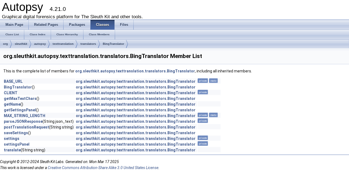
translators (88, 43)
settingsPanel (16, 144)
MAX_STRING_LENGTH (24, 116)
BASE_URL (13, 81)
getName (12, 104)
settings (11, 138)
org (5, 43)
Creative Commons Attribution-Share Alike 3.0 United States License (103, 168)
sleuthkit (21, 43)
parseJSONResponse (23, 121)
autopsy (40, 43)
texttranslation (63, 43)
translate (12, 150)
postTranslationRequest (26, 127)
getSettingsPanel (20, 110)
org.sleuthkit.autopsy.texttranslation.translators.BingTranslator (135, 71)
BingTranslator (113, 43)
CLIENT (10, 93)
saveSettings (16, 133)
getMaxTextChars (20, 98)
